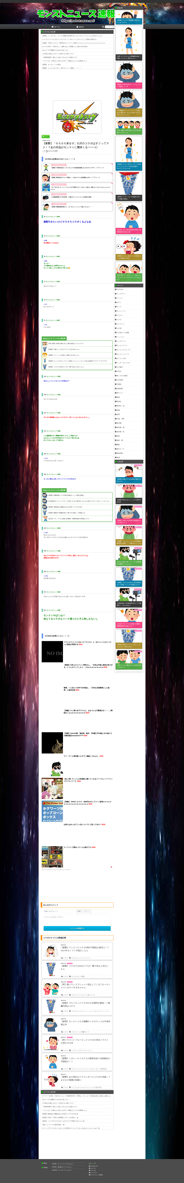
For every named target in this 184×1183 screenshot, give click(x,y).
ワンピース (87, 958)
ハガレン (97, 1069)
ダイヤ (78, 976)
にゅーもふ (93, 1168)
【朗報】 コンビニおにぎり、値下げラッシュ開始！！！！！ (61, 68)
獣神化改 (104, 1069)
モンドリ (79, 958)
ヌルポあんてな (94, 1166)
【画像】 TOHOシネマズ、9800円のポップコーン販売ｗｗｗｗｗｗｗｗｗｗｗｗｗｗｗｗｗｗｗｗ (73, 43)
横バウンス (91, 995)
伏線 (96, 1087)
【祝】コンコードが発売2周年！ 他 (53, 1124)
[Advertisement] (77, 84)
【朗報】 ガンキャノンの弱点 (51, 64)
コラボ (65, 958)
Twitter (46, 1167)
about (45, 1163)
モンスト (84, 995)
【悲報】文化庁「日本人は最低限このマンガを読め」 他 (60, 1117)
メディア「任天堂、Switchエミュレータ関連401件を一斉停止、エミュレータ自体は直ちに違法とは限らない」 (77, 1096)
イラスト (74, 1050)
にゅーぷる (93, 1170)
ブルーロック (76, 995)
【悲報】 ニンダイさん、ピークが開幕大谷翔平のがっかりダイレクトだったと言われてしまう (72, 36)
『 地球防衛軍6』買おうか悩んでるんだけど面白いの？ (59, 57)
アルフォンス (76, 1069)
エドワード (85, 1069)
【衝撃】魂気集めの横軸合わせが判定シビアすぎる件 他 (60, 1114)
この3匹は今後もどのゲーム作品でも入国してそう (58, 53)
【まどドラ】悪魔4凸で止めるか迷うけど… (56, 50)
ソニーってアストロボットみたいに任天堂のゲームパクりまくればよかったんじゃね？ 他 (71, 1128)
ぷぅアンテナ (93, 1172)
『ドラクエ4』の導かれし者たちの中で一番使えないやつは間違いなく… (65, 61)
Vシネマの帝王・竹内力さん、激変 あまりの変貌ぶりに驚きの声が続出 (65, 46)
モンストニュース (89, 1087)
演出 (100, 1087)
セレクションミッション (84, 1011)
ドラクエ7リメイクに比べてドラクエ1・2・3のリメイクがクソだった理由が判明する (69, 39)
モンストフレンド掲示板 (96, 1175)
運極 (82, 976)
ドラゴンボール (76, 1087)
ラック (78, 1032)
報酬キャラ (85, 1032)
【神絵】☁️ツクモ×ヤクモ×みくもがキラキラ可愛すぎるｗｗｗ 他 (63, 1121)
